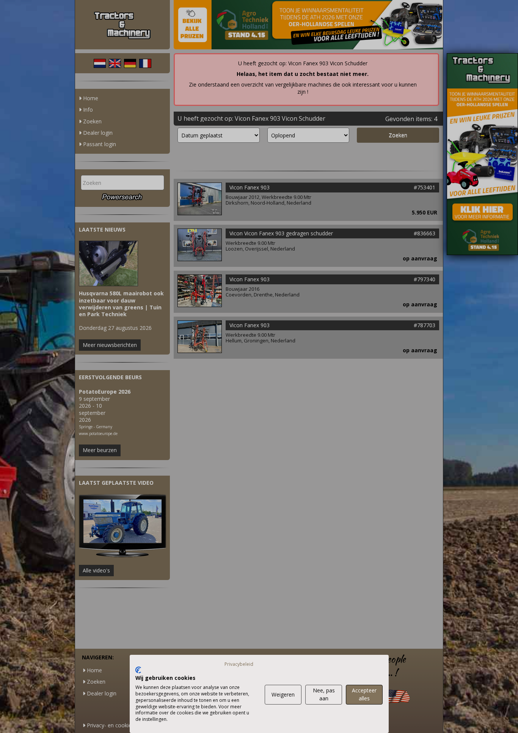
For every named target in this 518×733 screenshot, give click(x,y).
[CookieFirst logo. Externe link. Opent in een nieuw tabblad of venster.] (138, 670)
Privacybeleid (238, 664)
